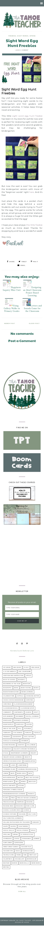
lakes (13, 765)
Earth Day (20, 724)
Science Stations (9, 814)
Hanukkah (7, 749)
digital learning (32, 716)
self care (32, 814)
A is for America (9, 671)
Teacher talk (26, 847)
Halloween (31, 745)
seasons (22, 814)
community (7, 712)
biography (7, 688)
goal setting (29, 736)
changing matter (32, 696)
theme (18, 855)
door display (8, 724)
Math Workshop (9, 777)
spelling (6, 834)
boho (16, 688)
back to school (9, 679)
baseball (21, 679)
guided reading (9, 745)
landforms (22, 765)
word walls (24, 863)
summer (36, 838)
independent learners (19, 753)
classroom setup (27, 708)
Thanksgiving (28, 851)
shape (5, 826)
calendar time (8, 696)
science (26, 810)
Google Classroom (11, 741)
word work (36, 863)
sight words (23, 36)
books (36, 688)
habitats (21, 745)
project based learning (26, 798)
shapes (13, 826)
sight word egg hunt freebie (27, 116)
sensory (35, 822)
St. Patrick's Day (27, 834)
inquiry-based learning (12, 757)
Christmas (7, 704)
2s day (26, 667)
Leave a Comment (22, 50)
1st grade (7, 667)
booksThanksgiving (11, 692)
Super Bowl (18, 842)
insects (27, 757)
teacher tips (8, 851)
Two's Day (33, 855)
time (25, 855)
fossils (37, 732)
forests (28, 732)
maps (13, 773)
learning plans (9, 769)
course (28, 712)
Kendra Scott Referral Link (22, 651)
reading (30, 802)
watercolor (31, 859)
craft (36, 712)
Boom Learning (27, 692)
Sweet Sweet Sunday (11, 847)
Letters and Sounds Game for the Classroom (33, 308)
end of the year (9, 728)
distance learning (21, 720)
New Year (32, 781)
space (33, 830)
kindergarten (29, 761)
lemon (5, 773)
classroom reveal (10, 708)
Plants (6, 798)
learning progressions (27, 769)
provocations (8, 802)
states (16, 838)
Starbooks (7, 838)
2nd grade (17, 667)
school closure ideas (12, 810)
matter (20, 777)
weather (6, 863)
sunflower (7, 842)
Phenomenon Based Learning (14, 794)
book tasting (26, 688)
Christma (29, 700)
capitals (20, 696)
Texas (18, 851)
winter (14, 863)
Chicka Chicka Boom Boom (13, 700)
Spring (33, 36)
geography (17, 736)
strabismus (26, 838)
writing (6, 867)
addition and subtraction (13, 675)
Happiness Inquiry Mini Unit (12, 289)
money (23, 781)
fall (19, 728)
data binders (8, 716)
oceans (21, 785)
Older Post (34, 323)
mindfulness (8, 781)
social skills (8, 830)
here (31, 192)
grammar (24, 741)
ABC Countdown (25, 671)
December (19, 716)
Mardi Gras (21, 773)
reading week (8, 806)
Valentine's (7, 859)
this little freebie (34, 225)
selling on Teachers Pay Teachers (16, 822)
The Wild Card (8, 855)
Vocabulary (19, 859)
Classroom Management (23, 704)
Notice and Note (9, 785)
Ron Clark (30, 806)
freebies (12, 36)
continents (18, 712)
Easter (29, 724)
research (20, 806)
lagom (5, 765)
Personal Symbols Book (12, 789)
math (30, 773)
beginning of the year (12, 684)
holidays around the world (24, 749)
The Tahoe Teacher (23, 920)
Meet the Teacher (32, 777)
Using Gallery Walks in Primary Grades (12, 308)
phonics (31, 794)
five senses (17, 732)
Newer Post (9, 323)
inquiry (34, 753)
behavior (26, 684)
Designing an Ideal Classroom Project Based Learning (32, 292)
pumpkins (20, 802)
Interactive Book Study (12, 761)
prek (13, 798)
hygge (5, 753)
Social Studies (22, 830)
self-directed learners (12, 818)
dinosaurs (7, 720)
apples (28, 675)
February (7, 732)
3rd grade (35, 667)
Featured (27, 728)
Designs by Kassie (22, 922)
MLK (17, 781)
